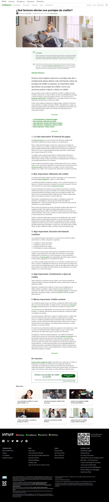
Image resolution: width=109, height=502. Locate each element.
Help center (89, 5)
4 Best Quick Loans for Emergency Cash (92, 458)
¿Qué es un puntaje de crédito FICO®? (53, 420)
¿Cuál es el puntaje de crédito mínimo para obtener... (79, 402)
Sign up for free (101, 5)
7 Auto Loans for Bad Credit (88, 465)
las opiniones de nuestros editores (53, 65)
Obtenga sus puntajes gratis (68, 376)
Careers (4, 453)
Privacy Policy (35, 5)
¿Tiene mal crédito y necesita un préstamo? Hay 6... (27, 420)
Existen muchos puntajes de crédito (41, 362)
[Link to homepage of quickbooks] (30, 1)
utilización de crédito (58, 186)
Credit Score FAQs (86, 472)
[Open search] (106, 5)
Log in (94, 5)
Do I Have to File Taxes (87, 455)
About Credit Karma (16, 5)
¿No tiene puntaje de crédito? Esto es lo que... (54, 402)
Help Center (31, 450)
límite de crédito (44, 257)
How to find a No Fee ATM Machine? (91, 467)
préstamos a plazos (62, 290)
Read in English (53, 13)
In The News (5, 455)
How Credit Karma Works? (35, 453)
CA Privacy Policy (59, 453)
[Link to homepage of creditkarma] (20, 1)
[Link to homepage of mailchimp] (40, 1)
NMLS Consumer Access (42, 482)
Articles (41, 5)
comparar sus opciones (66, 336)
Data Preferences (59, 458)
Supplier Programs (7, 458)
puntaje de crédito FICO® (39, 98)
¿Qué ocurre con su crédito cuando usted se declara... (79, 420)
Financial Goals (85, 453)
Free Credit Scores (49, 5)
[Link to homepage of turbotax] (11, 1)
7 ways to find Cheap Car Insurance (90, 462)
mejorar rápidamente (43, 179)
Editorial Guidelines (33, 460)
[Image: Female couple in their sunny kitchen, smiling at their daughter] (54, 413)
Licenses (34, 482)
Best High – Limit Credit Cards (89, 460)
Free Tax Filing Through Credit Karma (38, 455)
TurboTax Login (32, 462)
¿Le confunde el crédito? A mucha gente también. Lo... (27, 402)
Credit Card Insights (86, 450)
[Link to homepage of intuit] (4, 1)
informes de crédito (37, 167)
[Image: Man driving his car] (81, 394)
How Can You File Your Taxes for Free (38, 465)
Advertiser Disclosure (38, 73)
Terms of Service (26, 5)
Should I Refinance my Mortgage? (90, 469)
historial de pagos (38, 140)
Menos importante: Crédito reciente (43, 127)
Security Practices (33, 458)
